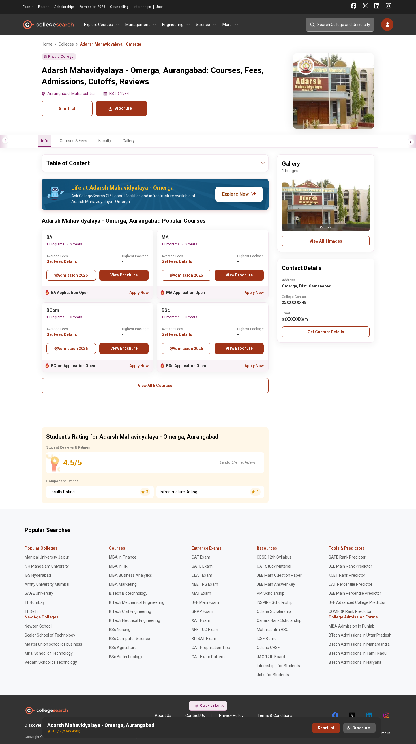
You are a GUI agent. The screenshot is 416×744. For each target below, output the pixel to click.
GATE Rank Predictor (347, 557)
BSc (166, 310)
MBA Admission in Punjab (351, 626)
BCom (52, 310)
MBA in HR (118, 566)
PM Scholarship (270, 593)
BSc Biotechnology (125, 656)
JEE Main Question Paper (279, 575)
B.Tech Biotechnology (128, 593)
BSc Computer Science (129, 638)
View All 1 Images (326, 241)
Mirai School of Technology (49, 653)
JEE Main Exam (205, 602)
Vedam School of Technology (51, 662)
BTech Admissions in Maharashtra (359, 644)
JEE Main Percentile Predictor (355, 593)
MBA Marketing (123, 584)
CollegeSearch (48, 24)
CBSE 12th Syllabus (274, 557)
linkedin (369, 715)
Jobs (160, 7)
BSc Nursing (119, 629)
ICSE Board (266, 638)
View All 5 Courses (155, 385)
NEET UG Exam (205, 629)
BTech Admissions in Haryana (355, 662)
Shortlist (67, 108)
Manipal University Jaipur (47, 557)
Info (44, 141)
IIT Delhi (31, 611)
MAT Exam (201, 593)
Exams (28, 7)
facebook (335, 715)
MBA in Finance (122, 557)
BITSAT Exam (204, 638)
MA (165, 237)
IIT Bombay (35, 602)
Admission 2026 (92, 7)
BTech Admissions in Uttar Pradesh (360, 635)
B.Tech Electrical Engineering (134, 620)
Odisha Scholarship (274, 611)
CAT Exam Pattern (208, 656)
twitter (352, 715)
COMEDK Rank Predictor (350, 611)
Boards (44, 7)
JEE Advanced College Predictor (357, 602)
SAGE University (39, 593)
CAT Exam (201, 557)
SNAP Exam (202, 611)
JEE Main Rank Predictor (350, 566)
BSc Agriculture (123, 647)
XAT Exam (201, 620)
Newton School (38, 626)
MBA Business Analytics (130, 575)
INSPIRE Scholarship (275, 602)
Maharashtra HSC (272, 629)
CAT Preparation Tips (211, 647)
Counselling (119, 7)
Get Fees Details (61, 261)
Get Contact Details (326, 332)
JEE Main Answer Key (276, 584)
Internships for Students (278, 665)
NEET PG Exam (205, 584)
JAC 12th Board (271, 656)
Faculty (104, 141)
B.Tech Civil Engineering (130, 611)
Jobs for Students (273, 674)
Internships (142, 7)
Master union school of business (53, 644)
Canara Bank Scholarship (279, 620)
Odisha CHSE (268, 647)
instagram (386, 715)
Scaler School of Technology (50, 635)
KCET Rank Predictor (347, 575)
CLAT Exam (202, 575)
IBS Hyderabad (38, 575)
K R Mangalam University (47, 566)
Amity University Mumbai (47, 584)
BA (49, 237)
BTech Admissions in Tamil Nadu (358, 653)
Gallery (129, 141)
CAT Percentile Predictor (350, 584)
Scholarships (64, 7)
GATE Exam (202, 566)
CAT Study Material (274, 566)
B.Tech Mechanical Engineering (136, 602)
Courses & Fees (73, 141)
